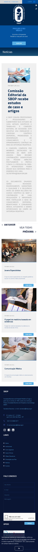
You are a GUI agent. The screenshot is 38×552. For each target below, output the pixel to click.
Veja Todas (26, 227)
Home (7, 443)
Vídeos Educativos (10, 456)
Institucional (8, 446)
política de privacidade (20, 539)
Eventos (7, 466)
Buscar (19, 43)
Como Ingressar (9, 450)
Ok (19, 548)
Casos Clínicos (9, 453)
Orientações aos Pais (11, 459)
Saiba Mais (28, 285)
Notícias (7, 463)
